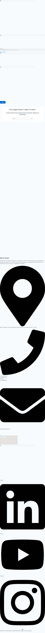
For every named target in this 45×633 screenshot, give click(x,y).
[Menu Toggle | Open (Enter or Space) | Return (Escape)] (22, 629)
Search (1, 49)
